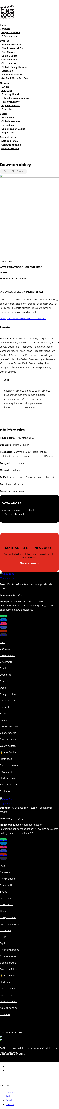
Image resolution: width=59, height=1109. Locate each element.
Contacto (6, 109)
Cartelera (5, 28)
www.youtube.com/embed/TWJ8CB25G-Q (23, 318)
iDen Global (19, 1054)
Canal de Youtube (11, 144)
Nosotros (5, 83)
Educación (7, 71)
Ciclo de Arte (8, 63)
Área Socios (7, 117)
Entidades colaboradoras (15, 98)
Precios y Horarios (11, 94)
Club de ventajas (10, 121)
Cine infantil (6, 662)
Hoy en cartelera (10, 32)
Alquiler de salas (10, 105)
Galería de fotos (8, 746)
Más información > (29, 563)
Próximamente (9, 36)
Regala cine (7, 132)
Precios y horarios (9, 726)
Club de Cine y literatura (14, 67)
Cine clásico (6, 681)
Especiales (5, 707)
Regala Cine (6, 771)
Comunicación (8, 137)
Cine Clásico (8, 52)
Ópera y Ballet (9, 56)
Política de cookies (31, 1048)
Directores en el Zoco (13, 48)
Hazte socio (6, 759)
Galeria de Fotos (10, 148)
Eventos (4, 41)
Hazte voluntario (8, 778)
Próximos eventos (11, 44)
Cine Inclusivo (9, 59)
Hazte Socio (8, 125)
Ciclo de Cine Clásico (13, 171)
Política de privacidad (10, 1048)
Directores (5, 674)
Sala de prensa (9, 141)
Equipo (4, 720)
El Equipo (6, 90)
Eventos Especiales (12, 74)
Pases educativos (9, 700)
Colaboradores (8, 733)
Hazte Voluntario (10, 101)
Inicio (3, 25)
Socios (3, 114)
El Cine (5, 86)
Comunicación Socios (13, 129)
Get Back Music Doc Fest (15, 78)
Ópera (3, 687)
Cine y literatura (8, 694)
